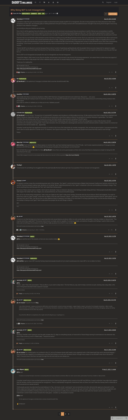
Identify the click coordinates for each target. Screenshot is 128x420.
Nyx (18, 78)
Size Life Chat (17, 13)
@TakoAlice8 (23, 78)
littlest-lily (19, 142)
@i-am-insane (21, 302)
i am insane (20, 280)
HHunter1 (19, 180)
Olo (18, 216)
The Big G (19, 165)
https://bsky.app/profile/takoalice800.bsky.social (29, 68)
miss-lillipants (20, 369)
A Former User (21, 112)
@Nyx (18, 395)
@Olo (32, 236)
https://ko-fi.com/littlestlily (72, 155)
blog (37, 302)
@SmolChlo (33, 142)
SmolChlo (19, 94)
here (42, 226)
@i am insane (28, 300)
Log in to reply (112, 14)
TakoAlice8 (20, 19)
